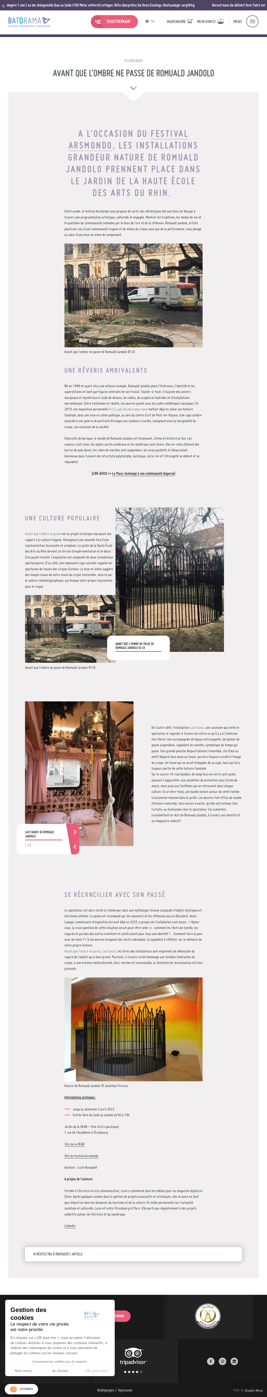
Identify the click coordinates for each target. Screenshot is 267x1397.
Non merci (23, 1371)
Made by (241, 1390)
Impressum (125, 1390)
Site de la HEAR (74, 1144)
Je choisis (60, 1371)
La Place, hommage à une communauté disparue (143, 473)
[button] (21, 1389)
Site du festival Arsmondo (81, 1155)
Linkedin (70, 1225)
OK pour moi (96, 1371)
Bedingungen (105, 1390)
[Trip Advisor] (133, 1361)
